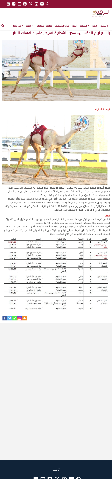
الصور (74, 26)
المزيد (29, 26)
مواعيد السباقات (44, 26)
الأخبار (94, 26)
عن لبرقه (17, 26)
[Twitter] (9, 318)
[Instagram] (19, 318)
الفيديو (84, 26)
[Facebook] (4, 318)
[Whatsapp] (14, 318)
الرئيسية (104, 26)
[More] (24, 318)
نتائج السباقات (62, 26)
